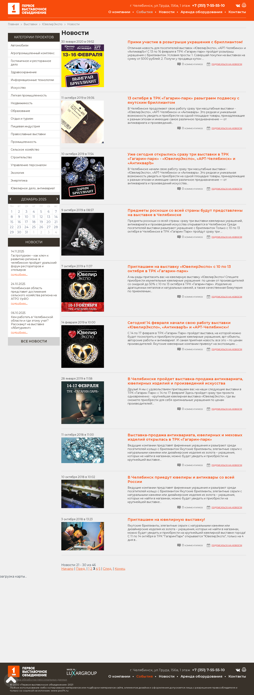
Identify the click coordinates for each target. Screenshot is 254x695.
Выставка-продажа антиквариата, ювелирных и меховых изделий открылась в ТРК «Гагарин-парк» (185, 437)
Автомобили (19, 45)
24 (26, 227)
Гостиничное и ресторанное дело (31, 62)
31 (26, 232)
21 (56, 222)
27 (49, 227)
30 (19, 232)
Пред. (81, 569)
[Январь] (57, 199)
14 (56, 217)
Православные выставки (28, 134)
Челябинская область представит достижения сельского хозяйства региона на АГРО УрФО (34, 293)
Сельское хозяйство (25, 149)
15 (11, 222)
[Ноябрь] (10, 199)
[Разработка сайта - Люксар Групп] (82, 677)
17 (26, 222)
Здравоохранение (24, 72)
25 (34, 227)
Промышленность (23, 142)
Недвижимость (21, 103)
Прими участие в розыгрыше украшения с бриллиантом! (185, 42)
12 (41, 217)
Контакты (237, 12)
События (144, 12)
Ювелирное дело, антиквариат (33, 188)
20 (48, 222)
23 (19, 227)
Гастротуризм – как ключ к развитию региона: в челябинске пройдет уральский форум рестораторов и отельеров (34, 263)
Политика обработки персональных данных (37, 679)
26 (41, 227)
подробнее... (19, 274)
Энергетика (19, 180)
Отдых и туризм (22, 118)
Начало (67, 569)
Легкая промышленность (29, 95)
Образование (20, 111)
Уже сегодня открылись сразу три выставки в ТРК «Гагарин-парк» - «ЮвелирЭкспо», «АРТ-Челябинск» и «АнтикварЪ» (181, 158)
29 (12, 232)
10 (26, 217)
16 (19, 222)
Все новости (34, 341)
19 (41, 222)
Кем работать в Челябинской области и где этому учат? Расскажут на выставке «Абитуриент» (32, 322)
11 (34, 217)
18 (34, 222)
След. (107, 569)
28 (56, 227)
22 (12, 227)
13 (48, 217)
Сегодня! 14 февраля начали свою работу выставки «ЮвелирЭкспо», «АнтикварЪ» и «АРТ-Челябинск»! (179, 325)
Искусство (18, 87)
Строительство (21, 157)
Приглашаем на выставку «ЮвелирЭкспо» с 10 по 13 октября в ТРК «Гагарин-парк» (179, 268)
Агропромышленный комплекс (33, 53)
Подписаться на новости (227, 64)
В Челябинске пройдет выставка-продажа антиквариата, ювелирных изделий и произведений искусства (185, 381)
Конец (120, 569)
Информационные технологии (32, 80)
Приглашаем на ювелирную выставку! (166, 519)
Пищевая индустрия (25, 126)
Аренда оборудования (201, 12)
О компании (119, 12)
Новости (167, 12)
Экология (17, 173)
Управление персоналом (28, 165)
